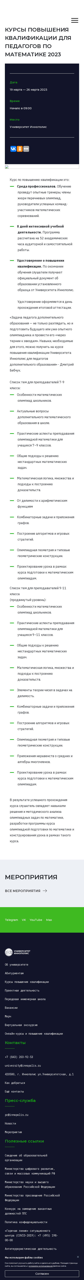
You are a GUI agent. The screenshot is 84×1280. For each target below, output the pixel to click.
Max (49, 920)
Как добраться (15, 1083)
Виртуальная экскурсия (21, 1025)
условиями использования (41, 1266)
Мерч (8, 1016)
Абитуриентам (14, 973)
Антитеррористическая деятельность (30, 1249)
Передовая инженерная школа (25, 999)
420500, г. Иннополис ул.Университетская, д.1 (39, 1074)
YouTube (36, 920)
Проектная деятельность (22, 990)
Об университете (16, 964)
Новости (10, 1123)
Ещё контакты (14, 1091)
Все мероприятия (23, 891)
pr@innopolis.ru (16, 1115)
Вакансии (11, 1008)
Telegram (11, 920)
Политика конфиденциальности (26, 1222)
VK (24, 920)
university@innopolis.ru (23, 1065)
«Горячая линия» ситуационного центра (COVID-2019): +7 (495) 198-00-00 (31, 1235)
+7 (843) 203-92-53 (19, 1057)
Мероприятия (13, 1132)
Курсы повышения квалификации (27, 982)
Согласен (42, 1273)
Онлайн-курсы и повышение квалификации (34, 1033)
